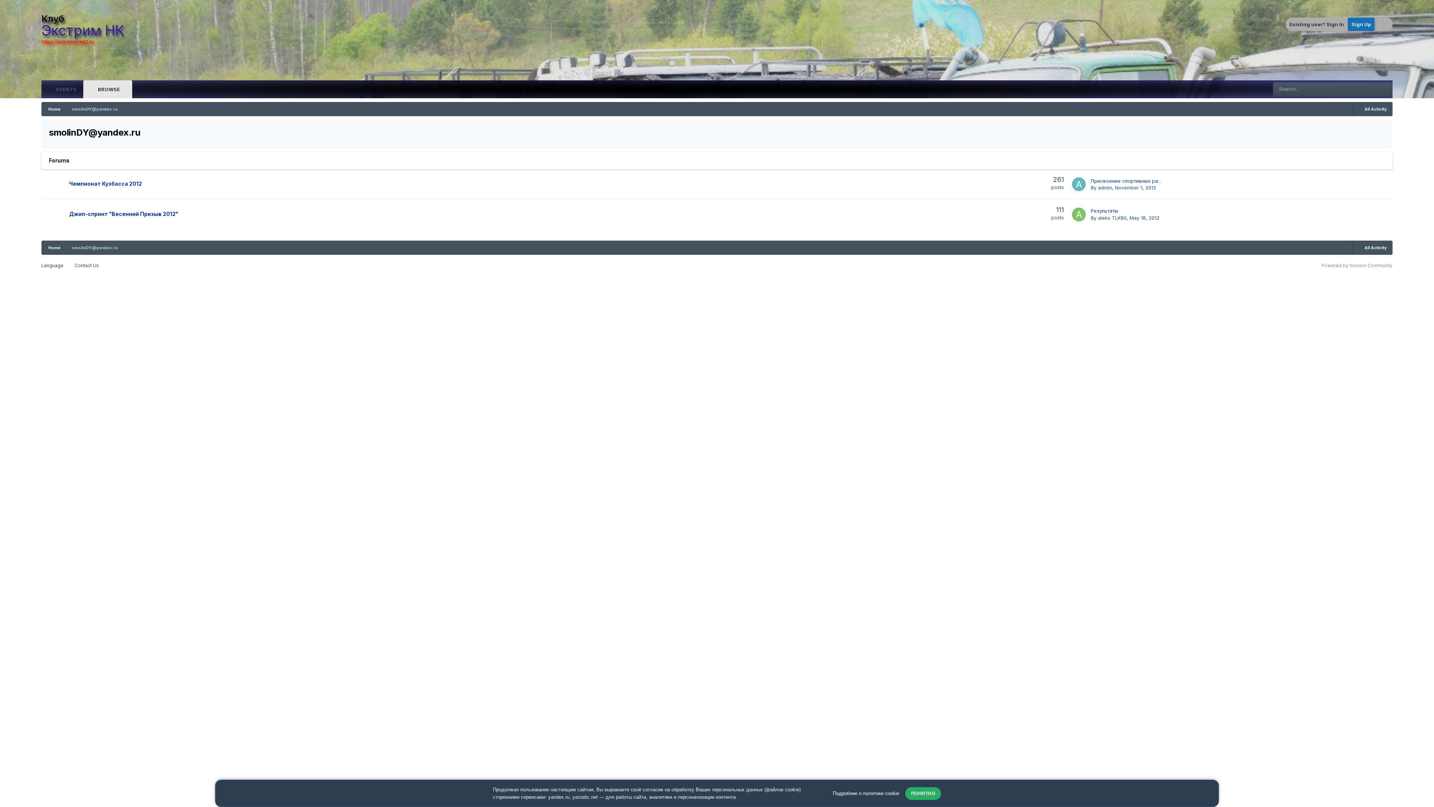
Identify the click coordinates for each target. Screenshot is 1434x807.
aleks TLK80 (1112, 218)
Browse (108, 89)
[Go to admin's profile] (1079, 184)
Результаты (1104, 211)
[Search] (1386, 89)
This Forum (1356, 89)
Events (66, 89)
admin (1105, 188)
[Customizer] (1385, 24)
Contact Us (87, 265)
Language (53, 265)
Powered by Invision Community (1357, 265)
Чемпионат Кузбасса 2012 (105, 183)
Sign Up (1361, 24)
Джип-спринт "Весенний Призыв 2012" (123, 214)
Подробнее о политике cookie (866, 793)
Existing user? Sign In (1316, 24)
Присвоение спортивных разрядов (1133, 181)
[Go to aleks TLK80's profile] (1079, 214)
